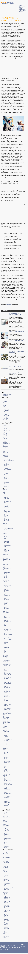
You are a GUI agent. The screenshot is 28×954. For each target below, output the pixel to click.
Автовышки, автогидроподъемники (9, 460)
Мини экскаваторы (7, 475)
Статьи (20, 8)
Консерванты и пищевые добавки (7, 670)
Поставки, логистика (5, 400)
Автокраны (6, 461)
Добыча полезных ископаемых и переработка (7, 509)
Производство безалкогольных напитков (8, 685)
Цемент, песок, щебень (6, 926)
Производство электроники (7, 794)
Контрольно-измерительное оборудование (6, 559)
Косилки (6, 835)
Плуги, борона (6, 840)
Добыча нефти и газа (6, 632)
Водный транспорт (5, 432)
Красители (6, 757)
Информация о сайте (24, 948)
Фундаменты (7, 923)
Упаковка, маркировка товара (5, 748)
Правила (22, 944)
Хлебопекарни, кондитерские (7, 709)
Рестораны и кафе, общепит (6, 417)
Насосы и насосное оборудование (6, 611)
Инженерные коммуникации (6, 862)
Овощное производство (7, 681)
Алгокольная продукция (7, 666)
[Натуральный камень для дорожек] (4, 368)
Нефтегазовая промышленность (7, 614)
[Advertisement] (12, 69)
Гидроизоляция (7, 896)
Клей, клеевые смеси (6, 755)
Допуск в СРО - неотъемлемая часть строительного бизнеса (16, 332)
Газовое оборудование (7, 628)
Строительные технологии (6, 934)
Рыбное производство (7, 706)
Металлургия (6, 580)
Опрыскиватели (7, 838)
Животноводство (6, 815)
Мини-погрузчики (6, 478)
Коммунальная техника (7, 470)
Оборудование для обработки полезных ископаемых (7, 519)
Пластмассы (7, 761)
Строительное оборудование (6, 881)
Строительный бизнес (10, 13)
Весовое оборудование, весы (6, 491)
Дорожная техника (6, 467)
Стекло (6, 771)
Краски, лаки (6, 759)
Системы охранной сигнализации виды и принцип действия (16, 315)
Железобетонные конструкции (8, 900)
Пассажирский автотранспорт (6, 443)
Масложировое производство (7, 674)
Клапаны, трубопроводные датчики (8, 739)
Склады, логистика (5, 725)
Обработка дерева (6, 551)
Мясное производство (7, 679)
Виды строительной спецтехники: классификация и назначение (17, 351)
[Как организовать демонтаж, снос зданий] (4, 380)
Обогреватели (7, 874)
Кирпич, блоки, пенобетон (6, 904)
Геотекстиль (7, 894)
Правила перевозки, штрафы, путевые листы (5, 447)
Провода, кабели (6, 791)
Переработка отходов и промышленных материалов (6, 659)
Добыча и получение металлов (6, 588)
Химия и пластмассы (5, 751)
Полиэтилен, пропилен (7, 763)
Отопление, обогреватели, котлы (6, 869)
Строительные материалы (6, 891)
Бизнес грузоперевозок (6, 426)
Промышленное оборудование (6, 723)
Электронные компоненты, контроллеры (7, 801)
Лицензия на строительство (16, 340)
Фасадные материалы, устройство (7, 921)
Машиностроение (7, 569)
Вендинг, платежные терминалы (6, 409)
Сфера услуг (4, 406)
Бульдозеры (7, 463)
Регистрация (23, 943)
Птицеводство (6, 822)
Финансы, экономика (5, 420)
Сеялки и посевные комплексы (6, 844)
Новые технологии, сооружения (5, 865)
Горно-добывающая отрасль (6, 495)
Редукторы (6, 573)
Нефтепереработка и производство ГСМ (8, 636)
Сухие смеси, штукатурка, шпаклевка (7, 913)
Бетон (5, 893)
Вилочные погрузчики (6, 465)
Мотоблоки (7, 837)
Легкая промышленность (7, 568)
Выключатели (7, 776)
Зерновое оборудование (7, 831)
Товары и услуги (22, 10)
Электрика (5, 775)
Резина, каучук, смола (6, 769)
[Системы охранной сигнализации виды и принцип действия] (4, 321)
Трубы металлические (7, 745)
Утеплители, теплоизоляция (7, 917)
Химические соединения (7, 773)
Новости (21, 5)
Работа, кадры (4, 403)
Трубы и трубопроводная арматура (6, 729)
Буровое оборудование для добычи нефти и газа (7, 623)
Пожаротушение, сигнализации (6, 878)
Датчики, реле (6, 778)
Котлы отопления (6, 872)
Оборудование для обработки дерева (7, 547)
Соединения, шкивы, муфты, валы (7, 576)
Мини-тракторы (5, 821)
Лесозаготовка (7, 544)
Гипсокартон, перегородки (7, 898)
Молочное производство (7, 676)
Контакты (23, 946)
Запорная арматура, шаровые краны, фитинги (6, 734)
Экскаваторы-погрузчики (7, 485)
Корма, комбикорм (6, 834)
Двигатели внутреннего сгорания (7, 526)
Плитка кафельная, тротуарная (7, 909)
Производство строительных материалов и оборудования (6, 718)
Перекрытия (7, 906)
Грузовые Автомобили (5, 435)
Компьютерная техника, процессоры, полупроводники (8, 782)
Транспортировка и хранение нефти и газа (8, 642)
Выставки (21, 7)
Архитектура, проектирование (6, 851)
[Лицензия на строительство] (4, 344)
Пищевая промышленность (7, 663)
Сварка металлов (6, 608)
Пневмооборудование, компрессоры (8, 711)
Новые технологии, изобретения (6, 655)
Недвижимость (6, 398)
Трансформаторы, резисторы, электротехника (8, 797)
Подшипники (7, 572)
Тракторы (5, 847)
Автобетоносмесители (9, 457)
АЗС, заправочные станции (7, 618)
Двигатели (5, 523)
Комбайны (5, 819)
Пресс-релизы (22, 6)
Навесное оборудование (6, 440)
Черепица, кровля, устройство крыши (7, 930)
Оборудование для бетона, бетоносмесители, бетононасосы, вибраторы (8, 886)
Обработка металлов (6, 605)
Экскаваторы (7, 483)
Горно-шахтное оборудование (7, 504)
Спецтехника (5, 456)
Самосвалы (6, 479)
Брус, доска (5, 535)
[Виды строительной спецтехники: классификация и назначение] (4, 357)
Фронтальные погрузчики (7, 481)
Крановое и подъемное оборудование (6, 564)
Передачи (6, 571)
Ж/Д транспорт (5, 438)
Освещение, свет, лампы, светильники (7, 787)
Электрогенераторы (7, 804)
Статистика (21, 11)
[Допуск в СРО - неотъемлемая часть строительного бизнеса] (4, 335)
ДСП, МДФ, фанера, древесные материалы (6, 540)
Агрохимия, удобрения (5, 813)
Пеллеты (6, 553)
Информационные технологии (7, 395)
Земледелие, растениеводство (7, 817)
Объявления (22, 9)
